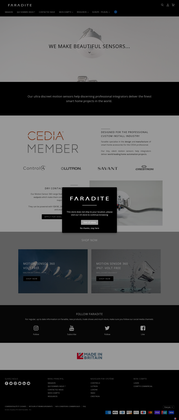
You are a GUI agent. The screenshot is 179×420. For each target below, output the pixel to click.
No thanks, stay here (89, 228)
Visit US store (89, 222)
